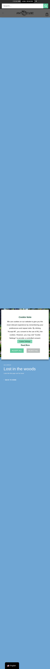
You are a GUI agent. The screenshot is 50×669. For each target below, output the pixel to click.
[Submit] (45, 6)
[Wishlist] (36, 1)
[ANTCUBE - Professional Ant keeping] (25, 13)
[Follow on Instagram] (14, 1)
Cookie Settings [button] (24, 341)
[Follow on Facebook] (13, 1)
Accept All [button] (17, 351)
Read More (25, 345)
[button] (27, 1)
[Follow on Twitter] (18, 1)
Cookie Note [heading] (25, 317)
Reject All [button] (33, 351)
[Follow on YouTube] (19, 1)
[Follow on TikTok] (16, 1)
